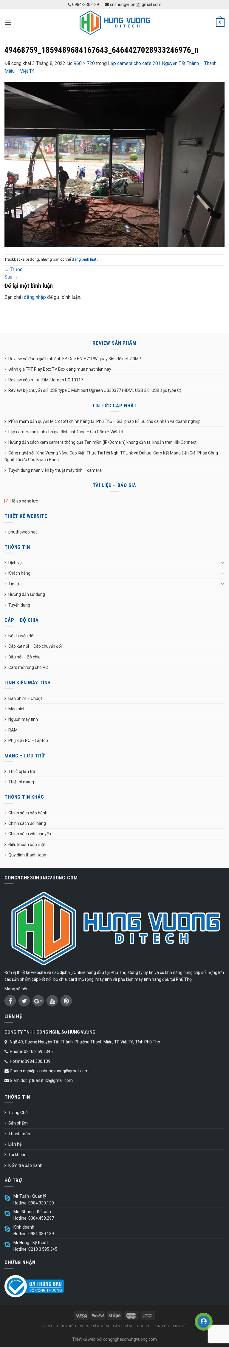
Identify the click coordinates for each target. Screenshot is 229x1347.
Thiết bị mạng (21, 782)
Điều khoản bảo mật (27, 844)
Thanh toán (19, 1133)
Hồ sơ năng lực (24, 501)
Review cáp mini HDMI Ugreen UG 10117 (45, 380)
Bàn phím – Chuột (25, 698)
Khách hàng (19, 573)
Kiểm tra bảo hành (25, 1165)
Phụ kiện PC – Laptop (28, 740)
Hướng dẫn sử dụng (26, 594)
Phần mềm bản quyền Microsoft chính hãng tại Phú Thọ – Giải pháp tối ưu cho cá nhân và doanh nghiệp (104, 421)
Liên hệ (14, 1144)
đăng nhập (35, 297)
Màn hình (17, 708)
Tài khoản (17, 1154)
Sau (11, 277)
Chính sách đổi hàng (27, 823)
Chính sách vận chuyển (29, 833)
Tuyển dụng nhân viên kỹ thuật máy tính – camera (55, 470)
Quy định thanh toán (27, 855)
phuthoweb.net (22, 532)
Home (47, 1326)
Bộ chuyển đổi (21, 635)
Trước (13, 269)
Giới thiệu (66, 1326)
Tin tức (14, 584)
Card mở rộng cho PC (28, 667)
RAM (13, 730)
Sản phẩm (18, 1123)
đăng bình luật (84, 259)
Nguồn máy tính (23, 719)
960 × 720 (84, 63)
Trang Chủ (18, 1112)
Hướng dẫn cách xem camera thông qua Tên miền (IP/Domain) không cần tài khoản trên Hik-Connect (102, 442)
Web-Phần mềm (94, 1326)
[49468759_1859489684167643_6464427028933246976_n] (114, 164)
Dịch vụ (15, 562)
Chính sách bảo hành (27, 813)
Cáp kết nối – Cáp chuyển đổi (35, 646)
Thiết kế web (84, 1339)
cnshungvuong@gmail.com (135, 4)
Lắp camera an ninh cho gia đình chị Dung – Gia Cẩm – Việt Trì (65, 431)
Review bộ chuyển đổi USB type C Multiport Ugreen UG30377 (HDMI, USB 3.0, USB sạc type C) (94, 390)
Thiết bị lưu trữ (21, 771)
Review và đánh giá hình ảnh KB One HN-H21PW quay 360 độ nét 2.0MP (74, 358)
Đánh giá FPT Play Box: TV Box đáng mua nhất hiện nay (59, 369)
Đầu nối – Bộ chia (24, 657)
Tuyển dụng (19, 605)
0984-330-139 (85, 4)
